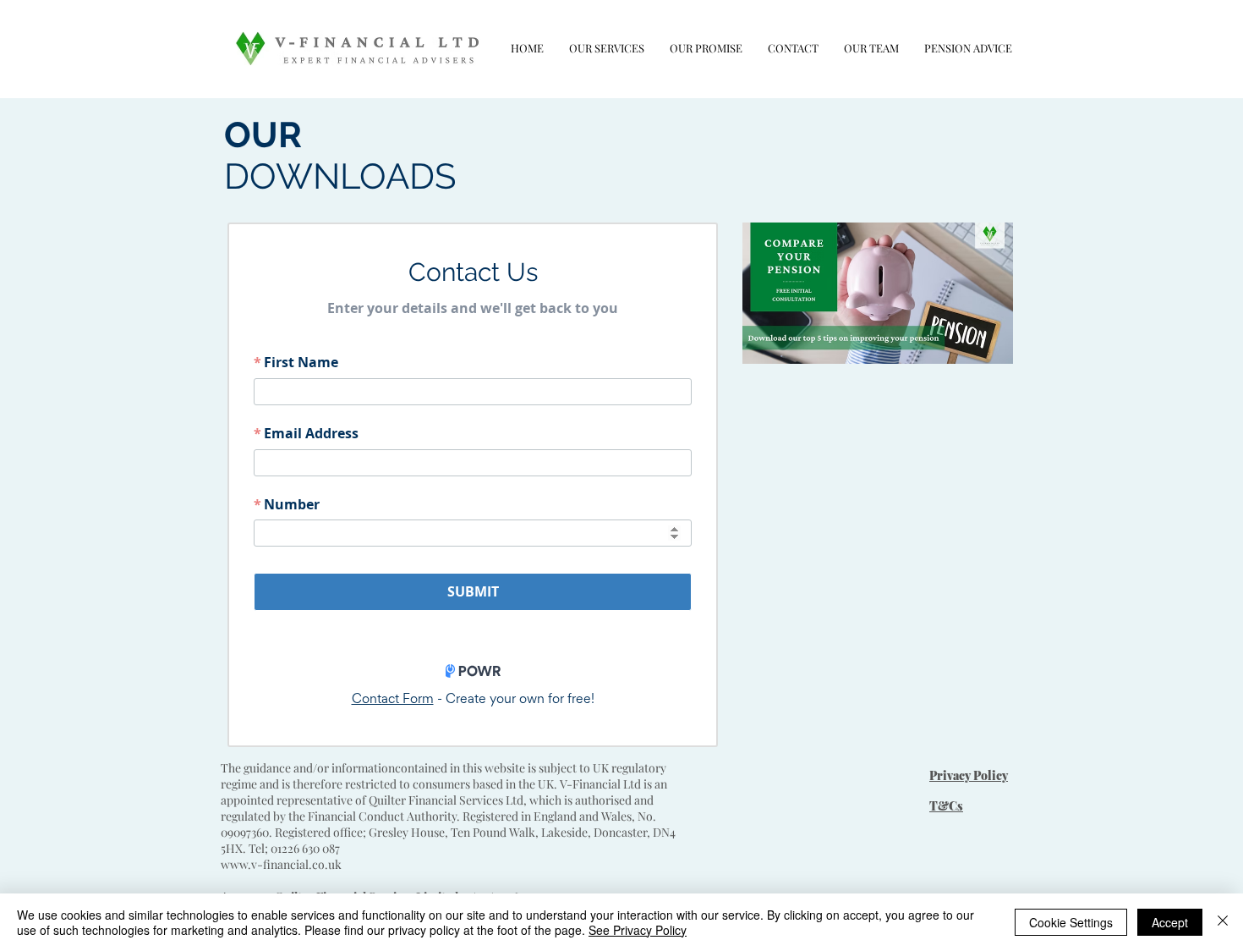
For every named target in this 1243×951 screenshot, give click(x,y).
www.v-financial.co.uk (281, 864)
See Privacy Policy (638, 929)
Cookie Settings (1071, 922)
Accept (1170, 922)
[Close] (1223, 922)
